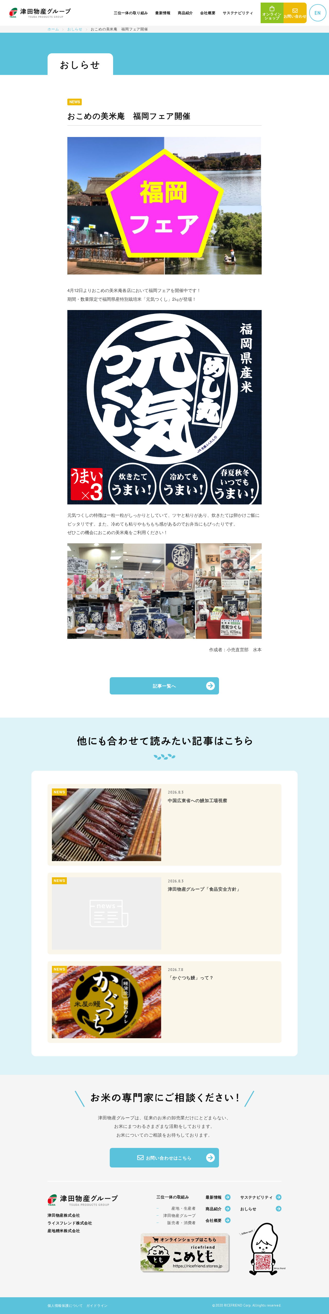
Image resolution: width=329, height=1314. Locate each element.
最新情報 (214, 1197)
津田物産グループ (179, 1215)
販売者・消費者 (181, 1222)
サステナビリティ (256, 1197)
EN (318, 13)
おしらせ (75, 28)
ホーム (53, 28)
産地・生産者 (183, 1208)
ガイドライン (97, 1305)
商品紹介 (214, 1209)
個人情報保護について (65, 1305)
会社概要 (214, 1220)
